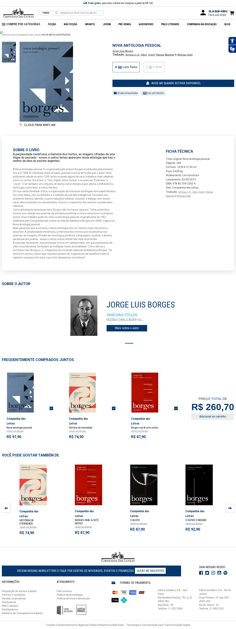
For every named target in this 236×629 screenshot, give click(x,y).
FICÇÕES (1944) (116, 319)
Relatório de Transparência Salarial (22, 613)
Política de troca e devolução (73, 598)
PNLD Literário (10, 605)
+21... (140, 319)
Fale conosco (64, 591)
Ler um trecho (156, 93)
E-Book (157, 67)
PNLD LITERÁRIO (170, 24)
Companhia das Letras (28, 34)
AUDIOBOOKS (146, 24)
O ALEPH (131, 319)
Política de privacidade (70, 594)
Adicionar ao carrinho (212, 416)
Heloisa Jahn (185, 54)
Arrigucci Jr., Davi (136, 54)
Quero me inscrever (150, 571)
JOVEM (107, 24)
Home (5, 34)
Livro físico (130, 67)
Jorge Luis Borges (122, 50)
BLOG (227, 24)
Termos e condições (13, 594)
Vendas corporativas (14, 598)
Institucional (9, 602)
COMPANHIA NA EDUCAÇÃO (202, 24)
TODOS (45, 13)
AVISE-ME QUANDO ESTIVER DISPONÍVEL (176, 83)
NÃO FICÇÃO (70, 24)
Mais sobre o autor (127, 328)
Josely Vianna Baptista (161, 54)
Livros (13, 34)
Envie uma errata (128, 93)
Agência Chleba (87, 624)
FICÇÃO (52, 24)
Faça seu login (217, 14)
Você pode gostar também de (30, 455)
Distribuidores (10, 609)
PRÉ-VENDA (124, 24)
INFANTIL (90, 24)
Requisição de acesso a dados (19, 591)
